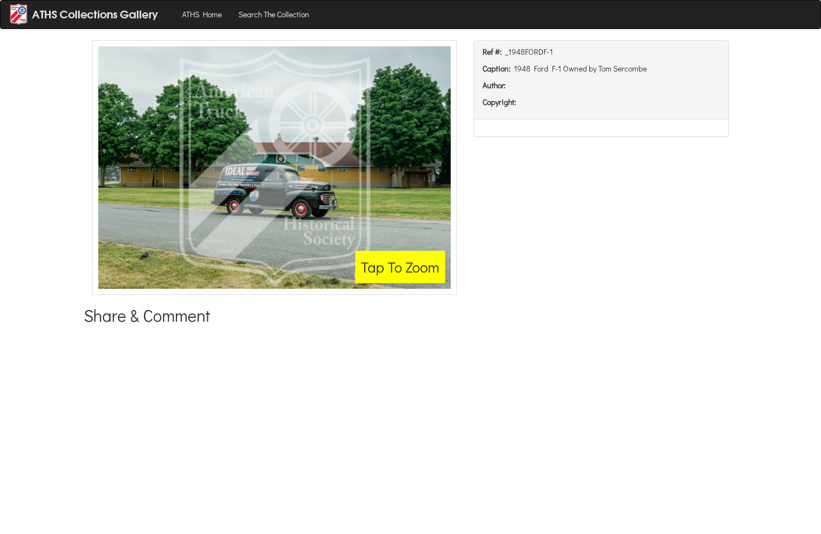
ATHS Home (202, 14)
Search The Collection (273, 14)
